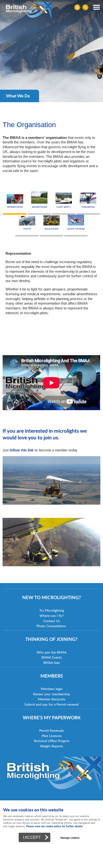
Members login (52, 688)
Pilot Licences (52, 735)
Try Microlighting (51, 610)
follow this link (22, 450)
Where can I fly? (52, 615)
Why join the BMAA (51, 652)
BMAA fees (51, 662)
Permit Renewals (51, 730)
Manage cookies (70, 837)
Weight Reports (51, 746)
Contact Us (51, 621)
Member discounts (51, 699)
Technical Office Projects (51, 740)
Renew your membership (51, 694)
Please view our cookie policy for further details (54, 826)
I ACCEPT (32, 837)
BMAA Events (51, 657)
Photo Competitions (51, 626)
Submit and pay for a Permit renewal (51, 704)
